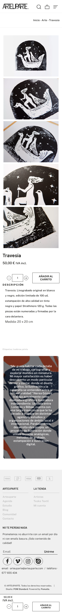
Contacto (8, 518)
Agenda (7, 501)
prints (25, 349)
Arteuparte (9, 496)
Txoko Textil (41, 501)
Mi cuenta (40, 505)
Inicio (36, 20)
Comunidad (9, 514)
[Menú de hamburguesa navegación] (56, 6)
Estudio (7, 505)
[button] (9, 278)
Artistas (38, 496)
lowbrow (17, 349)
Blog (5, 509)
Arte (44, 20)
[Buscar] (39, 6)
